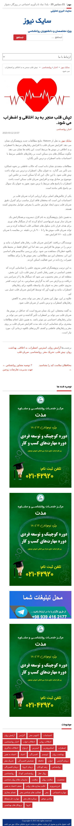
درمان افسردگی (11, 767)
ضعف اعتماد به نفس (13, 786)
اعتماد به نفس (10, 754)
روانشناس (56, 767)
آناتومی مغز (34, 735)
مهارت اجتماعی (59, 792)
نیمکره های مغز (30, 798)
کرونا (28, 805)
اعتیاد (22, 754)
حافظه (41, 761)
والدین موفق (46, 798)
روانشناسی (47, 67)
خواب (50, 761)
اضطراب (33, 347)
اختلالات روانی (45, 742)
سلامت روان (47, 779)
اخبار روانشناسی (11, 742)
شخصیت (61, 779)
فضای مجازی (9, 792)
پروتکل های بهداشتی (13, 805)
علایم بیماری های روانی (35, 786)
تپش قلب (60, 352)
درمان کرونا (28, 767)
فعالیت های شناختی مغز (30, 792)
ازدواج (25, 748)
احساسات (47, 735)
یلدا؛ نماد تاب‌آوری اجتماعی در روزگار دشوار (26, 4)
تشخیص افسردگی (26, 761)
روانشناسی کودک (26, 773)
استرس (43, 347)
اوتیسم (45, 754)
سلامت (35, 779)
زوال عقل (42, 773)
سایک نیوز (37, 21)
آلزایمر (22, 735)
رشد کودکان (42, 767)
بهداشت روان (58, 754)
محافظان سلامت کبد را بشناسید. (54, 365)
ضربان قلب (23, 352)
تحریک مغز (48, 352)
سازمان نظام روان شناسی (15, 779)
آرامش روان (54, 347)
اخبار (56, 67)
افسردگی (33, 754)
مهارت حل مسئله (11, 798)
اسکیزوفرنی (48, 748)
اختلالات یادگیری (11, 748)
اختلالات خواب (29, 742)
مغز (46, 792)
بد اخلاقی (22, 347)
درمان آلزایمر (62, 761)
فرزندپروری (55, 786)
